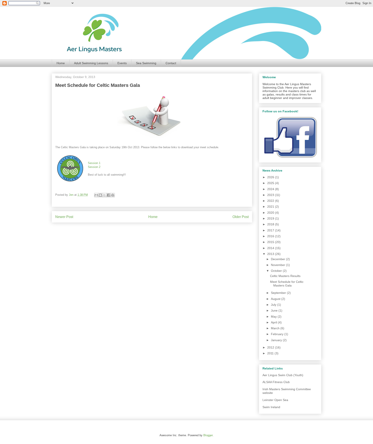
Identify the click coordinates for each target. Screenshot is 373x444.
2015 (271, 242)
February (277, 334)
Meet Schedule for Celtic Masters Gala (286, 283)
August (276, 299)
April (274, 322)
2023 (271, 195)
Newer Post (64, 217)
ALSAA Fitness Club (276, 382)
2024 (271, 189)
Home (61, 63)
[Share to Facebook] (108, 195)
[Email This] (96, 195)
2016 (271, 236)
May (274, 316)
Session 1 (94, 163)
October (277, 270)
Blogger (208, 435)
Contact (171, 63)
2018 (271, 224)
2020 (271, 212)
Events (122, 63)
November (278, 265)
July (274, 304)
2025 (271, 183)
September (279, 292)
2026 (271, 177)
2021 (271, 206)
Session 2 (94, 167)
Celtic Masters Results (285, 276)
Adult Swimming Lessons (91, 63)
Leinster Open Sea (275, 400)
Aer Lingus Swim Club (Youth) (282, 375)
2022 (271, 200)
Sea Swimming (146, 63)
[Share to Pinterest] (113, 195)
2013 (271, 254)
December (278, 259)
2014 (271, 248)
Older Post (240, 217)
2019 (271, 218)
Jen (71, 194)
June (274, 310)
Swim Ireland (271, 407)
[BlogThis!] (100, 195)
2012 (271, 347)
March (275, 328)
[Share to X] (104, 195)
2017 (271, 230)
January (277, 340)
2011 (271, 353)
